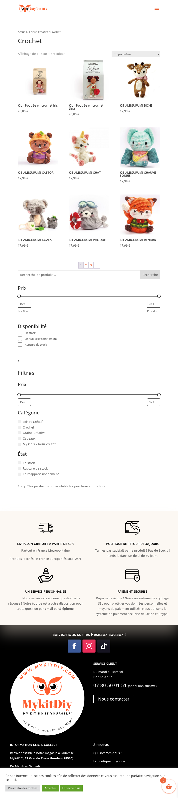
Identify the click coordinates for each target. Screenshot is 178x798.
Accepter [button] (50, 788)
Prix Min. (23, 311)
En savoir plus (71, 788)
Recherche (150, 275)
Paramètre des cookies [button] (22, 788)
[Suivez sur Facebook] (74, 646)
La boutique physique (109, 761)
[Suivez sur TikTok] (103, 646)
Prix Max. (152, 311)
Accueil (22, 32)
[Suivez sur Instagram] (89, 646)
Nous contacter (113, 699)
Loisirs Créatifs (38, 32)
